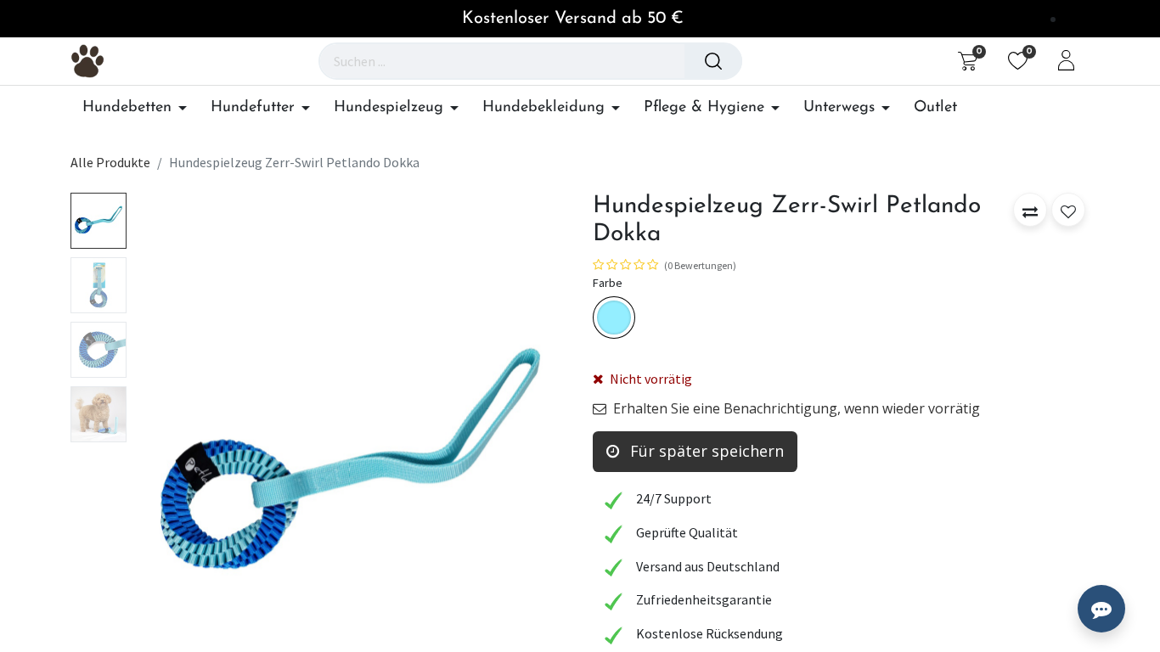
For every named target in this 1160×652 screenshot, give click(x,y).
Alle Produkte (110, 162)
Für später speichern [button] (705, 451)
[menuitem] (935, 109)
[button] (166, 460)
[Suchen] (713, 61)
